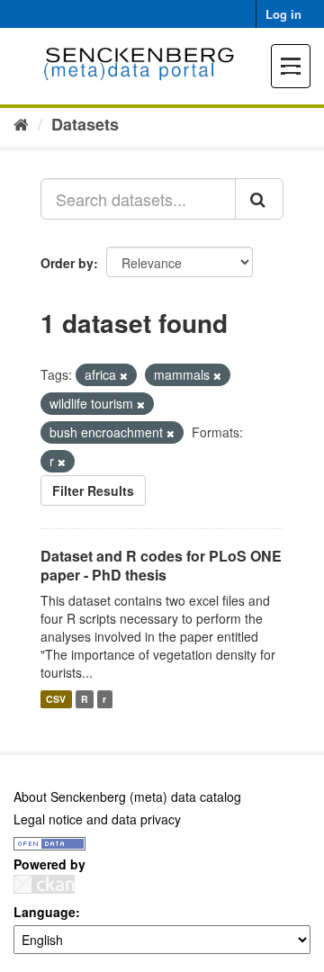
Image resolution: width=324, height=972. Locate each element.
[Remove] (124, 375)
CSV (56, 699)
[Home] (21, 123)
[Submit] (259, 199)
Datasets (85, 124)
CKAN (44, 884)
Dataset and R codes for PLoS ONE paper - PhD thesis (161, 565)
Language (45, 912)
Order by (67, 263)
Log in (284, 13)
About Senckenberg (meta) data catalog (127, 797)
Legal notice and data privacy (97, 819)
